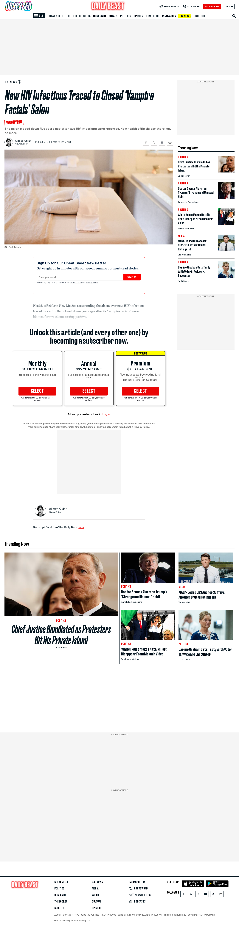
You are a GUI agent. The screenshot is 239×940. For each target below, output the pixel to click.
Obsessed (99, 16)
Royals (112, 16)
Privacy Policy (92, 283)
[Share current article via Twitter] (154, 142)
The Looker (73, 16)
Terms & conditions (175, 915)
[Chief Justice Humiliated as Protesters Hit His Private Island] (226, 171)
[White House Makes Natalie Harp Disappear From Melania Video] (226, 224)
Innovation (169, 16)
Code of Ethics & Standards (134, 915)
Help (103, 915)
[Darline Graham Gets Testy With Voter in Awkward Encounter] (226, 276)
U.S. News (185, 16)
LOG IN (228, 6)
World (96, 895)
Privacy (112, 915)
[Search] (234, 16)
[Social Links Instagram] (198, 895)
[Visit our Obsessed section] (30, 6)
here (81, 527)
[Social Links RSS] (213, 895)
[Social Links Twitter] (191, 895)
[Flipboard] (221, 895)
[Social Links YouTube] (206, 895)
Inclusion (156, 915)
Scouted (199, 16)
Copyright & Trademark (201, 915)
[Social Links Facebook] (183, 895)
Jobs (83, 915)
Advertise (93, 915)
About (57, 915)
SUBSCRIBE (212, 6)
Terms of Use (76, 283)
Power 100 (152, 16)
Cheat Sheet (56, 16)
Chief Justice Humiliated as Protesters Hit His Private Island (61, 634)
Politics (125, 16)
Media (87, 16)
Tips (76, 915)
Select (37, 391)
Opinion (138, 16)
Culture (97, 901)
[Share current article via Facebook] (146, 142)
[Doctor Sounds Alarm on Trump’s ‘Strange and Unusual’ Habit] (226, 197)
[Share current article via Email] (162, 142)
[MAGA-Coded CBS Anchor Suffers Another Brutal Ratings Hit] (226, 250)
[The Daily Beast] (108, 6)
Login (106, 414)
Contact (68, 915)
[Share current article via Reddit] (170, 142)
